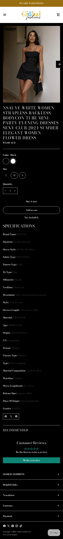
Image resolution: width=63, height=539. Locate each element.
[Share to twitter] (11, 416)
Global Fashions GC (24, 532)
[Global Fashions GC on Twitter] (8, 525)
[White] (13, 161)
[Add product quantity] (14, 191)
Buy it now (31, 201)
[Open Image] (31, 64)
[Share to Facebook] (16, 416)
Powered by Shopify (10, 535)
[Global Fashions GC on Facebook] (4, 525)
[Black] (6, 161)
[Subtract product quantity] (5, 191)
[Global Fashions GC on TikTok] (20, 525)
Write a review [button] (31, 460)
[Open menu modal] (4, 14)
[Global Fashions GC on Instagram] (16, 525)
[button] (59, 64)
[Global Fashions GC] (31, 15)
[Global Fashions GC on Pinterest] (12, 525)
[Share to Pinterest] (5, 416)
